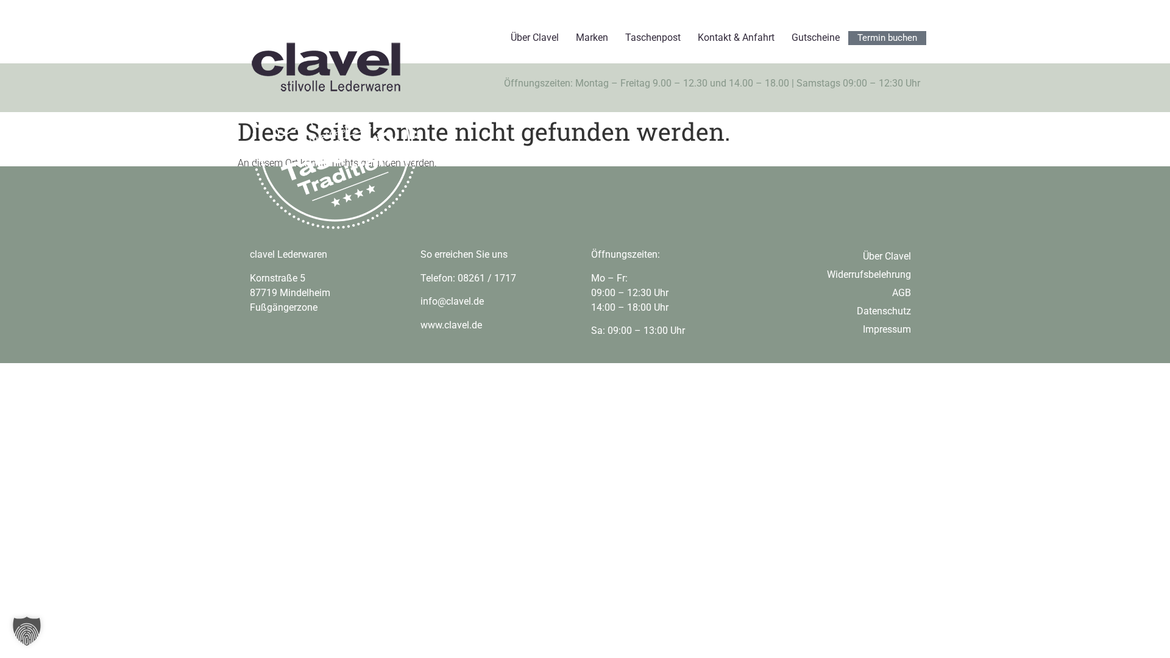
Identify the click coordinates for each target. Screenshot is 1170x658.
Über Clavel (535, 37)
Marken (592, 37)
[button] (27, 631)
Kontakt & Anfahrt (736, 37)
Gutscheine (816, 37)
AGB (901, 293)
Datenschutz (884, 311)
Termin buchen (887, 37)
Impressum (887, 329)
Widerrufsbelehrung (869, 274)
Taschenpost (653, 37)
